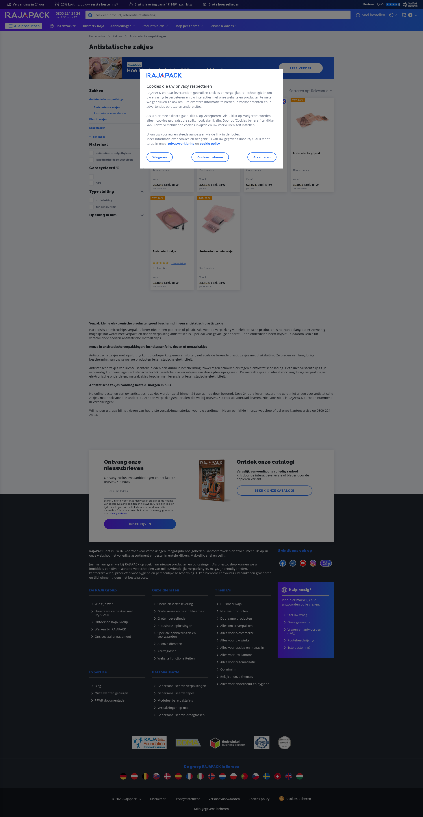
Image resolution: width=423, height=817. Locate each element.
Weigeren (159, 157)
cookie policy (210, 143)
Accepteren (262, 157)
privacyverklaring (181, 143)
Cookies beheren (210, 157)
